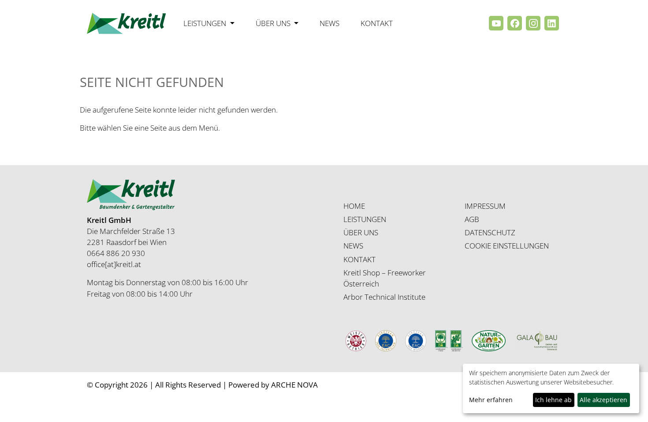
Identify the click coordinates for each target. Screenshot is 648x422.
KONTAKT (359, 259)
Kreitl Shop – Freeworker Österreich (384, 278)
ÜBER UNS (360, 232)
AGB (472, 219)
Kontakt (377, 23)
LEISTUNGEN (364, 219)
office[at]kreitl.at (114, 264)
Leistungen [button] (205, 23)
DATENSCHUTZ (490, 232)
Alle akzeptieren (603, 400)
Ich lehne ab (553, 400)
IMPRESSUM (485, 206)
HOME (354, 206)
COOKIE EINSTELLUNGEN (507, 246)
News (329, 23)
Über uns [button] (274, 23)
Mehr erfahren (491, 400)
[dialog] (551, 388)
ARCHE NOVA (294, 385)
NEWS (353, 246)
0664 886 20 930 (116, 253)
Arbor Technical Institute (384, 297)
